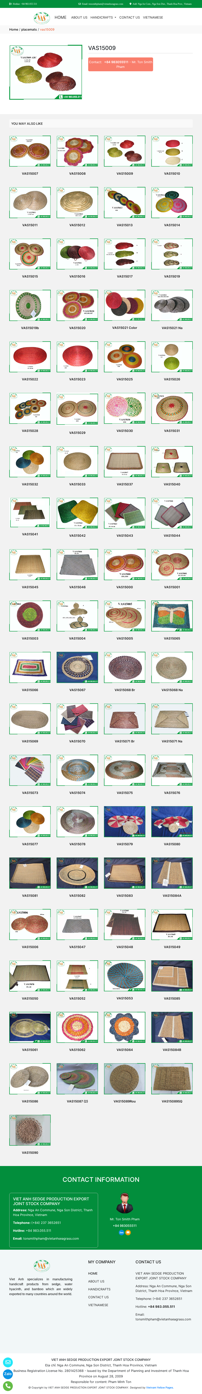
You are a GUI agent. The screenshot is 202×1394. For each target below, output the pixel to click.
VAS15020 (77, 328)
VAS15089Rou (125, 1101)
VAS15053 (125, 998)
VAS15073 (30, 793)
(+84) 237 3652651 (46, 1223)
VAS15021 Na (172, 328)
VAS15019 (172, 276)
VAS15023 (77, 379)
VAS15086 (30, 1101)
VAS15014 (172, 225)
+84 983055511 (116, 62)
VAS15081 (30, 896)
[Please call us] (5, 1386)
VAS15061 (30, 1050)
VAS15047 (77, 947)
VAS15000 (124, 587)
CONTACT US (129, 17)
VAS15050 (30, 998)
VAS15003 (30, 638)
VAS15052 (77, 998)
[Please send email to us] (5, 1362)
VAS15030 (125, 431)
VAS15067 (77, 690)
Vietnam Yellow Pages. (160, 1387)
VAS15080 (172, 844)
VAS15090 (30, 1153)
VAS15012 (77, 225)
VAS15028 (30, 431)
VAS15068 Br (125, 690)
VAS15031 (172, 431)
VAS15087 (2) (77, 1101)
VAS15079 (125, 844)
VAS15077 (30, 844)
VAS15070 (77, 741)
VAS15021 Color (124, 328)
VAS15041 (30, 534)
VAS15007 (30, 173)
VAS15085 (172, 998)
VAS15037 (125, 484)
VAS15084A (172, 896)
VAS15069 (30, 741)
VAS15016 (77, 276)
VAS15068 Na (172, 690)
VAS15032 (30, 484)
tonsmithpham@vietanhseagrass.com (51, 1238)
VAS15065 (172, 638)
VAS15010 (172, 173)
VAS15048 (125, 947)
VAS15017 (125, 276)
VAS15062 (77, 1050)
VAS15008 (77, 173)
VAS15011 (30, 225)
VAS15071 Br (125, 741)
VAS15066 (30, 690)
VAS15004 (77, 638)
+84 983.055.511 (38, 1231)
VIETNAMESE (153, 17)
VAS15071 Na (172, 741)
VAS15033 (77, 484)
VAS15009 (125, 173)
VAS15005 (125, 638)
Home (13, 29)
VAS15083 (125, 896)
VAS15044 (172, 536)
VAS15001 (172, 587)
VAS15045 (30, 587)
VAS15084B (172, 1050)
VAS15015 (30, 276)
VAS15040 (172, 484)
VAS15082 (77, 896)
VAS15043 (125, 536)
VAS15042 (77, 536)
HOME (60, 17)
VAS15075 (125, 793)
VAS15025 (125, 379)
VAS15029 (77, 433)
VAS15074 (77, 793)
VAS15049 (172, 947)
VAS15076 (172, 793)
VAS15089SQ (172, 1101)
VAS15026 (172, 379)
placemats (29, 29)
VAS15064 (125, 1050)
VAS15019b (30, 328)
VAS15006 (30, 947)
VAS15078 (77, 844)
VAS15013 (125, 225)
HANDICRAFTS (102, 17)
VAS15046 (77, 587)
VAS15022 (30, 379)
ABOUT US (79, 17)
